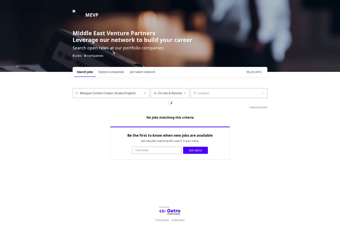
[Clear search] (145, 93)
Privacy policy (162, 220)
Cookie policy (178, 220)
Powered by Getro (258, 107)
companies (111, 72)
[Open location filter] (263, 93)
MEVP (91, 15)
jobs (85, 72)
